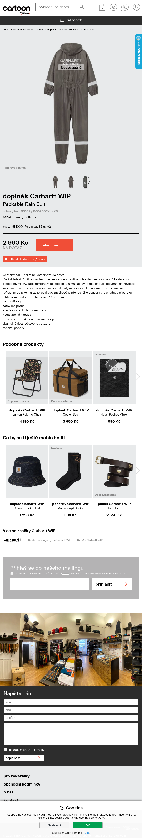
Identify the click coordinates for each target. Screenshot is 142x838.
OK (88, 825)
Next (138, 376)
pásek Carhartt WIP (114, 506)
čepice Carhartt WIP (27, 506)
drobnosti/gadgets (24, 29)
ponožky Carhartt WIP (70, 506)
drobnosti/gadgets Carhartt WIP (51, 540)
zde (87, 832)
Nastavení (54, 825)
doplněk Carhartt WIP (27, 412)
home (6, 29)
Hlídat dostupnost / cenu (26, 259)
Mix (41, 29)
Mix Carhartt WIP (92, 540)
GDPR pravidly (34, 749)
